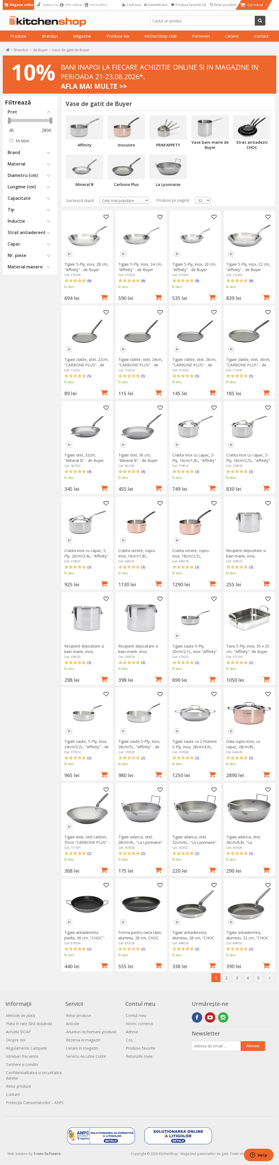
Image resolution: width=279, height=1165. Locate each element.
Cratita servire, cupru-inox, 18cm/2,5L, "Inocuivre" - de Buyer (191, 556)
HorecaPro (98, 4)
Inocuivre (126, 145)
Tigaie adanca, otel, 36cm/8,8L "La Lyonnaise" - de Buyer (245, 842)
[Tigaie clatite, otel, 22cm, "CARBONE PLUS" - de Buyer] (87, 331)
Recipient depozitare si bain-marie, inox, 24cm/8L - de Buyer (138, 651)
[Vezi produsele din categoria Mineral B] (84, 167)
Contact (261, 36)
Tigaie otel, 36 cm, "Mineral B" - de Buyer (138, 457)
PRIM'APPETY (168, 145)
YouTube (210, 1017)
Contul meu (136, 1015)
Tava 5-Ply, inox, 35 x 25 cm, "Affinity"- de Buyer (247, 648)
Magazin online (21, 4)
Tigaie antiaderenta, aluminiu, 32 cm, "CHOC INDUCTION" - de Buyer (247, 938)
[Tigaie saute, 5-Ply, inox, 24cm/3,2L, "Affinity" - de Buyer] (87, 713)
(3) (197, 471)
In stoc (22, 141)
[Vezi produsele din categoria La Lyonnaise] (168, 167)
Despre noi (15, 1040)
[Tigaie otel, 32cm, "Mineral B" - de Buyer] (87, 427)
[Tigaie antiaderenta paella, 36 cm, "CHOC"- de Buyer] (87, 904)
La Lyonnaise (168, 184)
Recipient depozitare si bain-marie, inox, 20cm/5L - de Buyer (84, 651)
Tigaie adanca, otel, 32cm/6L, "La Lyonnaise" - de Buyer (194, 842)
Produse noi (118, 36)
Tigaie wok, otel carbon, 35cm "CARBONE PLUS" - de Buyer (87, 842)
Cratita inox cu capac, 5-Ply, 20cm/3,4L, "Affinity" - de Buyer (86, 556)
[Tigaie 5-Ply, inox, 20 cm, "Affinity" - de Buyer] (195, 236)
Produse (18, 36)
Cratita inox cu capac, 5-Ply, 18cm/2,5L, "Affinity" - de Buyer (248, 460)
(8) (89, 280)
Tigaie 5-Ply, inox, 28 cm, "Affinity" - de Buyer (86, 267)
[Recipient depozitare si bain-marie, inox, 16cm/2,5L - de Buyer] (249, 522)
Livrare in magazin (82, 1048)
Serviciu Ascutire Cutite (86, 1056)
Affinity (85, 145)
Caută (260, 21)
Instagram (223, 1017)
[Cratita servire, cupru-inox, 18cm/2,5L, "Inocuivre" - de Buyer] (195, 522)
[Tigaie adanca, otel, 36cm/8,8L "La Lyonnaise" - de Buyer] (249, 809)
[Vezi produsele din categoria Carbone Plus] (126, 167)
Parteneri (201, 36)
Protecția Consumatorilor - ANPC (35, 1102)
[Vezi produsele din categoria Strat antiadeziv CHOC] (252, 127)
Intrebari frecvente (22, 1056)
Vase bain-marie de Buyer (210, 145)
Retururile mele (139, 1056)
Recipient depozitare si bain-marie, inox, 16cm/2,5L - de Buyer (246, 556)
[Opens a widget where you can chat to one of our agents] (259, 1155)
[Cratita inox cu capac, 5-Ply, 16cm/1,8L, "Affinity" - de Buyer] (195, 427)
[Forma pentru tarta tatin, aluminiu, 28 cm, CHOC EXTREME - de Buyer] (141, 904)
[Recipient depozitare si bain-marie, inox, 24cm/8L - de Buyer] (141, 618)
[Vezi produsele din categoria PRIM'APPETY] (168, 127)
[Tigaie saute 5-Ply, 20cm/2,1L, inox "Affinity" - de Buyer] (195, 618)
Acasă (8, 51)
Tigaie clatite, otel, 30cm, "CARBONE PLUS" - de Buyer (248, 365)
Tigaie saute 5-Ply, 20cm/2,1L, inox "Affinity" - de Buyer (194, 651)
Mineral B (84, 184)
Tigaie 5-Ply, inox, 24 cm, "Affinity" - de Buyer (140, 267)
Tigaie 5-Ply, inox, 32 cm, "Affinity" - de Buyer (248, 267)
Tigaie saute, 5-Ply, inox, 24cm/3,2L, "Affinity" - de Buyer (86, 747)
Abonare (252, 1046)
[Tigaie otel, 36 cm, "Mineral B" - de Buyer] (141, 427)
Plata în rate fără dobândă (29, 1023)
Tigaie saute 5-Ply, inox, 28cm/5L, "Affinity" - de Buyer (139, 747)
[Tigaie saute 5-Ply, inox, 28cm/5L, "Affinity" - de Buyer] (141, 713)
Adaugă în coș (104, 297)
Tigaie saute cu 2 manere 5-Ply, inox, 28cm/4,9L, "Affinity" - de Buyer (194, 747)
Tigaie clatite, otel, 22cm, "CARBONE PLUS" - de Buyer (86, 365)
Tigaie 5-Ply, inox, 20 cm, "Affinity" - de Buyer (194, 267)
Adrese (132, 1031)
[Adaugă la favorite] (106, 217)
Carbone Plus (126, 184)
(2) (197, 662)
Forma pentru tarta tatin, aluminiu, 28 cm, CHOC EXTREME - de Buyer (140, 938)
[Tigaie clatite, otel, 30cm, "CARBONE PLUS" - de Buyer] (249, 331)
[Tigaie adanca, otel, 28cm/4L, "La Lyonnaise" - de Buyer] (141, 809)
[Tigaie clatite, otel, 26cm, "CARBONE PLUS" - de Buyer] (195, 331)
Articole (72, 1023)
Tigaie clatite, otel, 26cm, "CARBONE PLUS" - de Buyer (194, 365)
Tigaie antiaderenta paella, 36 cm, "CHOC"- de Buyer (84, 938)
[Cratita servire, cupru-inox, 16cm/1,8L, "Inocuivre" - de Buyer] (141, 522)
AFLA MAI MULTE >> (94, 86)
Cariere (232, 36)
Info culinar (74, 4)
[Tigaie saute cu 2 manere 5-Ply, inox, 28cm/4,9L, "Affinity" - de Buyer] (195, 713)
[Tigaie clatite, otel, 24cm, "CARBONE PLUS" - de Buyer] (141, 331)
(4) (89, 471)
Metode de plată (20, 1015)
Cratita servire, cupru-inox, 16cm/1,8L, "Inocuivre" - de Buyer (137, 556)
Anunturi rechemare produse (91, 1031)
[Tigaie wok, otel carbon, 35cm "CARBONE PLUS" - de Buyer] (87, 809)
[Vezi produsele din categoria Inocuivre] (126, 127)
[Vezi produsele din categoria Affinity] (84, 127)
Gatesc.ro (50, 4)
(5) (89, 375)
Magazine (82, 36)
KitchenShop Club (160, 36)
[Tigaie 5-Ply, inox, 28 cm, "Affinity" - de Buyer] (87, 236)
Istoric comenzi (139, 1023)
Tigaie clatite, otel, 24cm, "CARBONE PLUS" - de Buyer (140, 365)
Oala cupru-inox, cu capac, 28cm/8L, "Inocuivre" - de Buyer (245, 747)
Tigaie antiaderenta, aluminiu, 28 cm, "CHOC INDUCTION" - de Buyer (193, 938)
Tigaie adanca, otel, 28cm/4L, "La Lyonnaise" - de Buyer (140, 842)
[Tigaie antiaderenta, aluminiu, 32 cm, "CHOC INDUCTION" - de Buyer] (249, 904)
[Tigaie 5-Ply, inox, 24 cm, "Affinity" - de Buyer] (141, 236)
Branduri (50, 36)
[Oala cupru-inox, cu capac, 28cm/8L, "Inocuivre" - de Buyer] (249, 713)
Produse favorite (140, 1048)
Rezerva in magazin (83, 1040)
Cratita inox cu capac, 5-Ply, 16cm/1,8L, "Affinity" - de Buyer (194, 460)
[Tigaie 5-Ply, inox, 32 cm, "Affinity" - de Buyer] (249, 236)
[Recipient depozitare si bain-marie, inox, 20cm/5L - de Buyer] (87, 618)
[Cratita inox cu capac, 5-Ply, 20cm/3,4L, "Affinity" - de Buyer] (87, 522)
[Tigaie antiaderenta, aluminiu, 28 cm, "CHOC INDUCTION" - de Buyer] (195, 904)
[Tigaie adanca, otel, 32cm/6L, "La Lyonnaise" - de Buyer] (195, 809)
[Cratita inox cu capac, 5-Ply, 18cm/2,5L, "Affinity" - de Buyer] (249, 427)
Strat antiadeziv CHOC (252, 145)
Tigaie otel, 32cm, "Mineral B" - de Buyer (84, 457)
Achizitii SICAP (18, 1031)
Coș (129, 1040)
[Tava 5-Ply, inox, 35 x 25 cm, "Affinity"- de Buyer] (249, 618)
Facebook (197, 1017)
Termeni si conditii (22, 1064)
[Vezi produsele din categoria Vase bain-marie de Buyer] (210, 127)
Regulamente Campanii (26, 1048)
